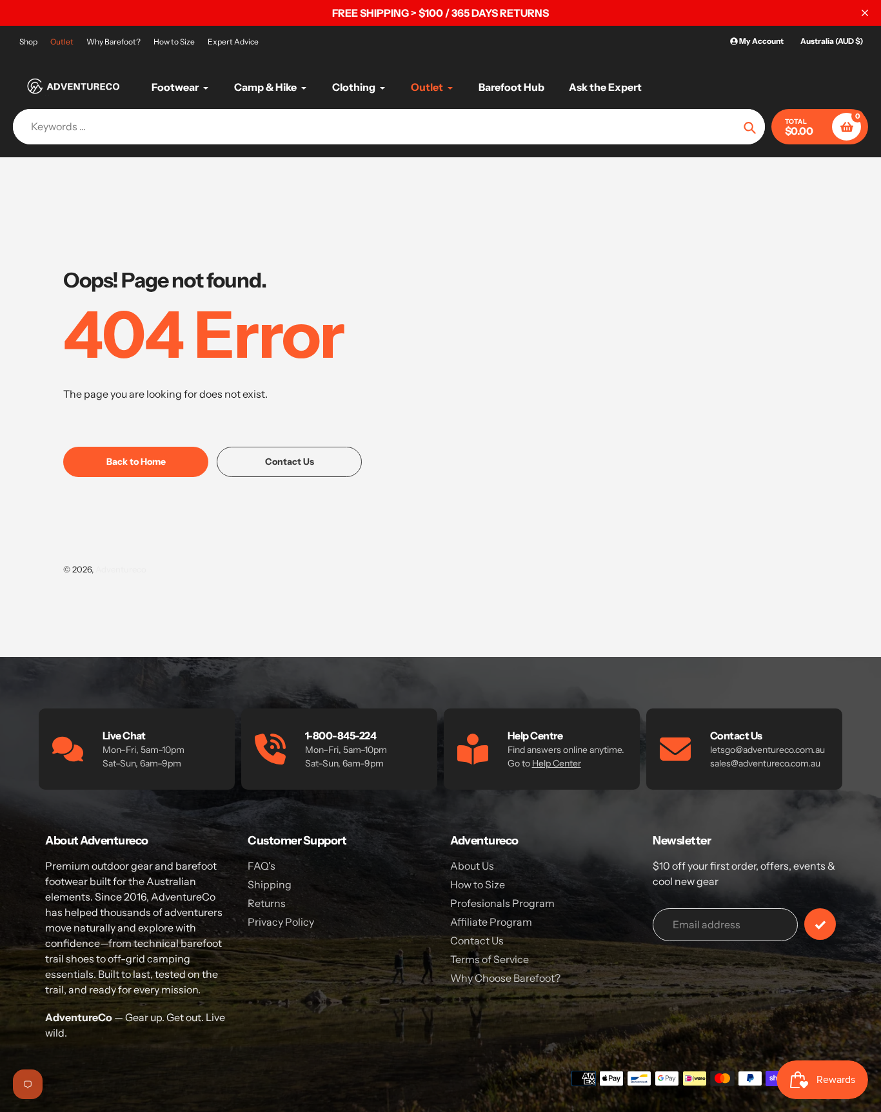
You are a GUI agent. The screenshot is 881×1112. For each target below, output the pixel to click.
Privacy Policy (281, 921)
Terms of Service (489, 959)
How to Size (174, 41)
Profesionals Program (502, 903)
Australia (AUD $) (831, 41)
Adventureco (120, 569)
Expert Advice (233, 41)
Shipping (270, 884)
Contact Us (477, 940)
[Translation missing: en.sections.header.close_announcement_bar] (864, 12)
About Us (472, 865)
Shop (28, 41)
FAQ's (261, 865)
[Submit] (820, 924)
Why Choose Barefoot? (505, 977)
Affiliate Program (491, 921)
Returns (267, 903)
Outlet (62, 41)
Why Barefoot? (113, 41)
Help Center (556, 763)
